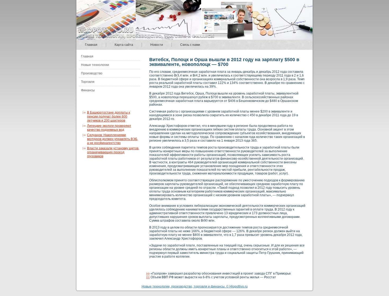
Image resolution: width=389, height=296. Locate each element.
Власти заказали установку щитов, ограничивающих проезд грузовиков (113, 152)
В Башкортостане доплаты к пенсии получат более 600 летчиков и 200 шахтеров (108, 116)
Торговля (87, 82)
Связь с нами (190, 45)
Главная (91, 45)
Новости (156, 45)
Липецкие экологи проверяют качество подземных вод (109, 128)
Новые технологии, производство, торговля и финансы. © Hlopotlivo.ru (195, 286)
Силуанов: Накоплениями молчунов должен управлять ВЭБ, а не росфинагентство (112, 139)
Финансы (88, 90)
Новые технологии (95, 65)
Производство (91, 73)
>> (148, 273)
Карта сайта (124, 45)
